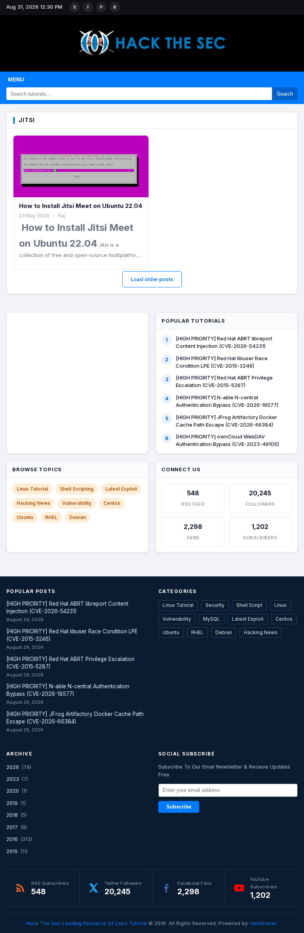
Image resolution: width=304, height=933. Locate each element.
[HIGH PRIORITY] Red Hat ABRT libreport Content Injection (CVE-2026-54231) (224, 342)
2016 (12, 839)
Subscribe (178, 807)
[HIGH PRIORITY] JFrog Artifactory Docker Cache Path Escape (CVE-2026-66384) (226, 421)
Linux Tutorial (32, 489)
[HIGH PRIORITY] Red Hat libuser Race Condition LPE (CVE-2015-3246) (222, 362)
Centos (111, 503)
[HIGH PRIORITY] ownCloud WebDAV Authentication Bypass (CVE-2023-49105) (227, 440)
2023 (12, 779)
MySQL (211, 619)
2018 (12, 815)
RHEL (51, 517)
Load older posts (152, 279)
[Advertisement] (77, 366)
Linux (280, 605)
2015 (12, 851)
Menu (16, 79)
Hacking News (33, 503)
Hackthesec (263, 923)
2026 (12, 767)
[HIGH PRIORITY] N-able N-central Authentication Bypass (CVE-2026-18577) (227, 401)
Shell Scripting (76, 489)
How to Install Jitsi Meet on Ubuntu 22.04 (80, 206)
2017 (12, 827)
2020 (12, 791)
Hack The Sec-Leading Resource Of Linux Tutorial (87, 923)
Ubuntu (25, 517)
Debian (77, 517)
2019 (12, 803)
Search (285, 94)
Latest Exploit (121, 489)
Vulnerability (76, 503)
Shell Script (249, 605)
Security (214, 605)
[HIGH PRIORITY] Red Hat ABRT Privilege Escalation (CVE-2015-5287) (224, 381)
